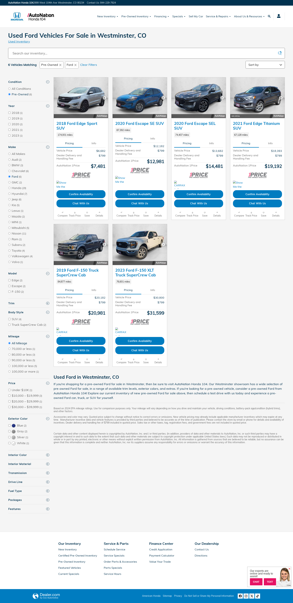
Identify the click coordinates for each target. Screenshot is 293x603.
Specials (177, 16)
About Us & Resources (248, 16)
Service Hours (112, 574)
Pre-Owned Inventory (135, 16)
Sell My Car (196, 16)
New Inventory (106, 16)
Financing (160, 16)
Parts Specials (113, 567)
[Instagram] (246, 596)
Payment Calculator (161, 555)
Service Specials (114, 555)
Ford (70, 65)
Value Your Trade (160, 561)
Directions (201, 555)
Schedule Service (114, 549)
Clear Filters (88, 65)
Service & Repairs (217, 16)
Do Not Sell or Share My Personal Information (209, 595)
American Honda (151, 595)
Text (270, 581)
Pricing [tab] (69, 143)
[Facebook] (240, 596)
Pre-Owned (49, 65)
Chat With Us (81, 203)
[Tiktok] (257, 596)
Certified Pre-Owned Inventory (77, 555)
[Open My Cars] (278, 16)
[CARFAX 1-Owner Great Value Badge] (180, 185)
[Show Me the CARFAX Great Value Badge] (62, 185)
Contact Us (202, 549)
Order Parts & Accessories (120, 561)
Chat (256, 581)
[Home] (17, 16)
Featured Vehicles (69, 567)
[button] (80, 135)
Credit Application (160, 549)
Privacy (178, 595)
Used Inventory (19, 41)
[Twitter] (251, 596)
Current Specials (68, 574)
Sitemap (167, 595)
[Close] (289, 569)
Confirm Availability (81, 194)
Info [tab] (94, 143)
